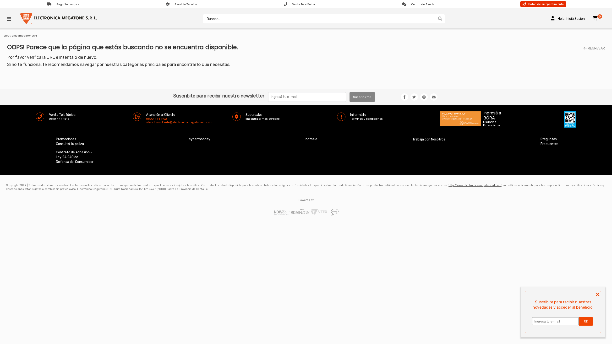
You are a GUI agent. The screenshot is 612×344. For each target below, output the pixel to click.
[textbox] (319, 18)
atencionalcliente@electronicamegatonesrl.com (150, 122)
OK (586, 321)
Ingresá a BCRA (492, 115)
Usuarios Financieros (491, 123)
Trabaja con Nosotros (428, 139)
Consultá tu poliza (70, 144)
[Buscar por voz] (433, 19)
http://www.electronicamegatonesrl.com (475, 185)
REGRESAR (596, 48)
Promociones (66, 139)
